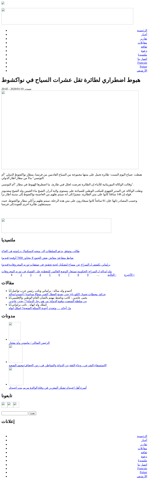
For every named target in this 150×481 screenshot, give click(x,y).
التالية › (112, 274)
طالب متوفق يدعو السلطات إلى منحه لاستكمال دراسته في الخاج (40, 251)
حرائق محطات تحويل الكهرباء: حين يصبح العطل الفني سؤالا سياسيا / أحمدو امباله (57, 294)
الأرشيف (142, 70)
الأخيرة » (129, 274)
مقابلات (142, 42)
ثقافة (144, 46)
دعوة (144, 50)
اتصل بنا (142, 58)
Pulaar (143, 66)
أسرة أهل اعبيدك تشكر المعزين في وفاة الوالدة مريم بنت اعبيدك (48, 387)
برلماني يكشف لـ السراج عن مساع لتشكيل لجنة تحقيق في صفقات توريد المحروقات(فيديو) (55, 264)
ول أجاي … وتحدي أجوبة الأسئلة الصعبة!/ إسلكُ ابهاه (40, 308)
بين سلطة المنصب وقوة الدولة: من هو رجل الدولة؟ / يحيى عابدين (48, 301)
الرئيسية (142, 30)
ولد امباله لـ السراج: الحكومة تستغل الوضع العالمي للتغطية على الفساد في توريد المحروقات (56, 271)
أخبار (144, 34)
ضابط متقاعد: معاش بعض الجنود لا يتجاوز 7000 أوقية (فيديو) (37, 257)
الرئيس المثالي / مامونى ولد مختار (29, 342)
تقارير (143, 38)
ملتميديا (142, 54)
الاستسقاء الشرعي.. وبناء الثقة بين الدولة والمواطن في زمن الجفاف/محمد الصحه (57, 365)
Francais (142, 62)
